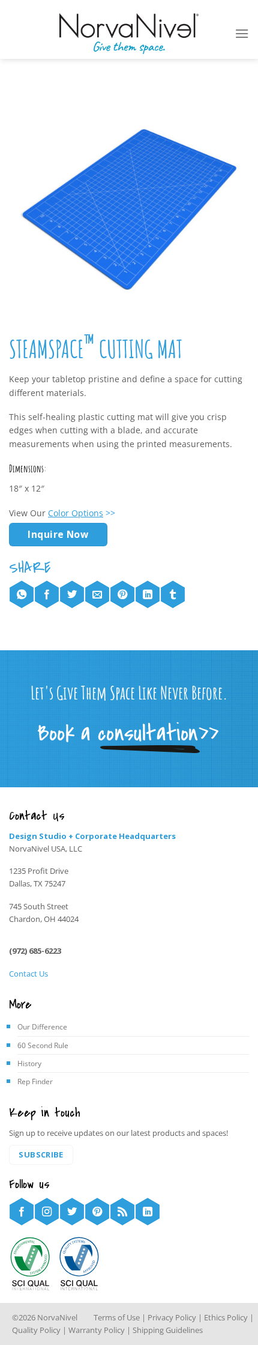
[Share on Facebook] (47, 594)
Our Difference (42, 1027)
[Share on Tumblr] (173, 594)
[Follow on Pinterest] (97, 1211)
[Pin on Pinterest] (122, 594)
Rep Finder (35, 1081)
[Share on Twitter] (72, 594)
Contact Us (28, 973)
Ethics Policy (226, 1317)
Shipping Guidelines (168, 1330)
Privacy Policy (173, 1317)
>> (81, 513)
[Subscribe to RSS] (122, 1211)
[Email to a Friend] (97, 594)
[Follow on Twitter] (72, 1211)
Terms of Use (117, 1317)
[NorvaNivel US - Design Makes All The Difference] (129, 34)
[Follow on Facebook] (22, 1211)
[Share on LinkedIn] (148, 594)
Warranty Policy (96, 1330)
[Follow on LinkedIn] (148, 1211)
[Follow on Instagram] (47, 1211)
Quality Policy (36, 1330)
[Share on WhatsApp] (22, 594)
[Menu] (242, 33)
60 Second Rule (42, 1045)
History (29, 1063)
